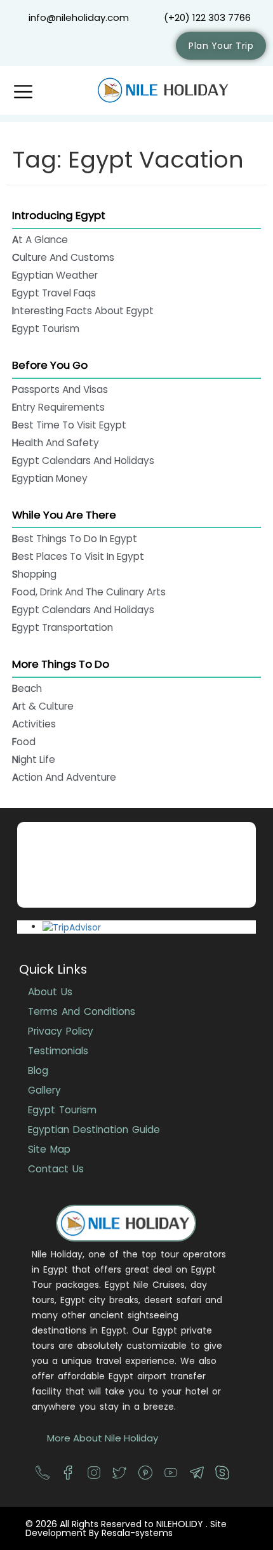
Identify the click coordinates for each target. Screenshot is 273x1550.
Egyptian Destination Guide (94, 1129)
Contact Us (56, 1169)
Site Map (49, 1149)
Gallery (44, 1090)
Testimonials (58, 1050)
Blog (38, 1070)
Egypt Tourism (62, 1109)
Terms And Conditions (81, 1011)
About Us (50, 991)
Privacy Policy (60, 1031)
